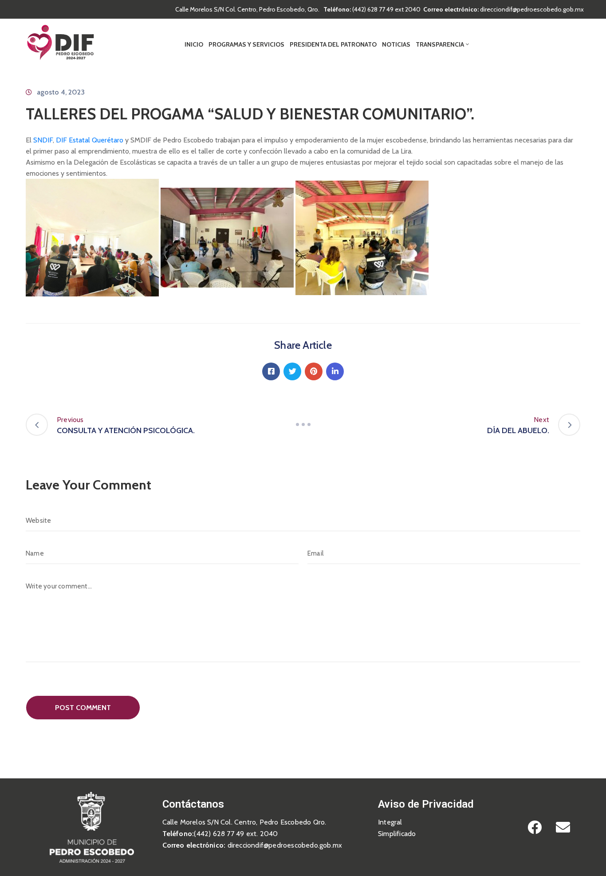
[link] (43, 140)
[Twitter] (292, 371)
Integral (390, 822)
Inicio (194, 44)
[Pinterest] (314, 371)
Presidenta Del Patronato (333, 44)
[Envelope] (563, 827)
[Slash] (303, 425)
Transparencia (440, 44)
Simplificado (397, 833)
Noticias (396, 44)
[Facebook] (271, 371)
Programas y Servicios (246, 44)
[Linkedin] (335, 371)
